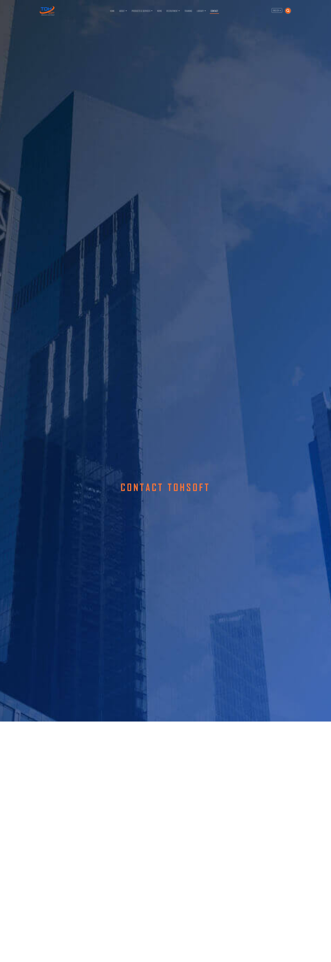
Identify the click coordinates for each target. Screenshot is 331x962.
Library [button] (200, 10)
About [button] (122, 10)
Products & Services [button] (141, 10)
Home (113, 10)
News (159, 10)
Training (188, 10)
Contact (214, 10)
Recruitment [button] (172, 10)
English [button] (276, 10)
